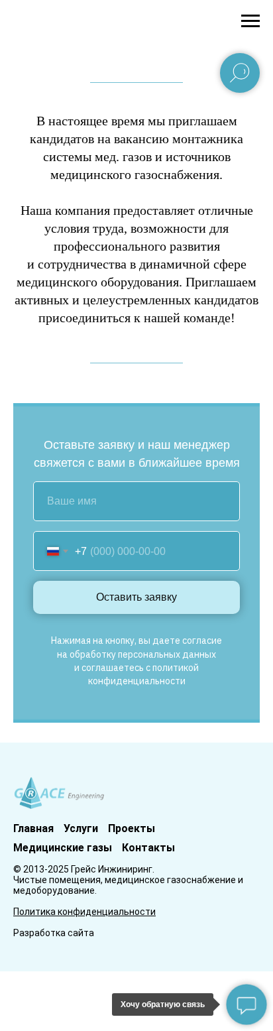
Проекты (131, 828)
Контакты (148, 847)
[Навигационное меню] (250, 21)
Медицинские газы (62, 847)
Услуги (81, 828)
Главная (33, 828)
